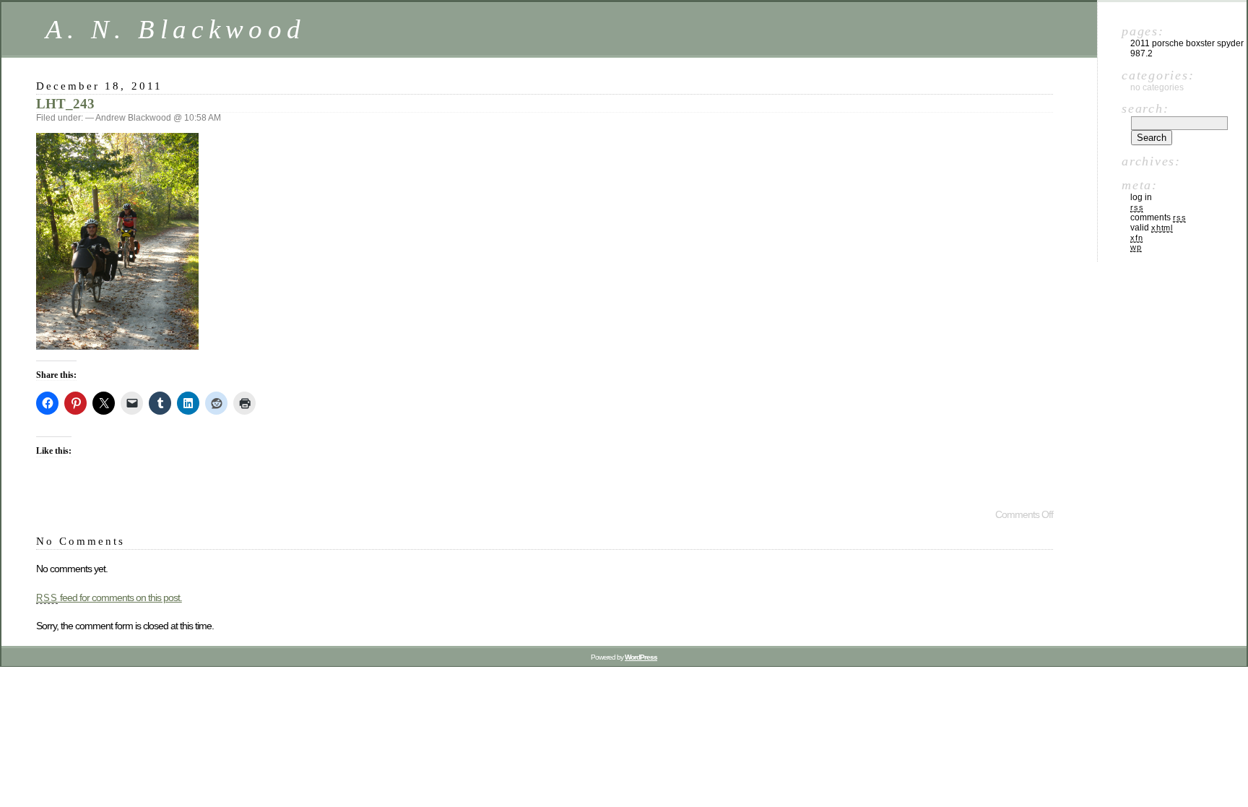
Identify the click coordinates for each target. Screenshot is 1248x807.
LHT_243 (65, 103)
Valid (1151, 228)
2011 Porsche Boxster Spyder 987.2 (1187, 48)
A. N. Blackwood (176, 29)
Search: (1145, 108)
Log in (1141, 197)
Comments (1158, 217)
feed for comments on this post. (109, 597)
